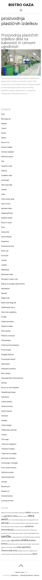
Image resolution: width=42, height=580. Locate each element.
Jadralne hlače (6, 208)
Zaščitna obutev (7, 472)
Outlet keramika (7, 321)
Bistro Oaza (20, 572)
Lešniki (4, 260)
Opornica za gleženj (8, 312)
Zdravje (4, 482)
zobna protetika (5, 554)
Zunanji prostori (7, 500)
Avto (3, 114)
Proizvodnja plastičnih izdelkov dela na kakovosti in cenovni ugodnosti (19, 40)
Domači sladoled (7, 152)
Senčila (4, 383)
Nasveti (4, 293)
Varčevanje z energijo (9, 463)
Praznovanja (6, 350)
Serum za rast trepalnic (10, 387)
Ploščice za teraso (8, 336)
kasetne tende (24, 523)
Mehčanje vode (7, 274)
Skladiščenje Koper (8, 392)
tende (20, 544)
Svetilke (4, 420)
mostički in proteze (19, 526)
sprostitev (15, 540)
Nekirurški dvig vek (8, 303)
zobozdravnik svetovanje (17, 554)
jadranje (5, 523)
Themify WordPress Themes (29, 575)
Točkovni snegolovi (8, 444)
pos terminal (17, 530)
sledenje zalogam (6, 540)
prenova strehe (25, 530)
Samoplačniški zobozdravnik (12, 378)
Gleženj (4, 171)
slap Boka (37, 537)
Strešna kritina (7, 406)
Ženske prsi (5, 486)
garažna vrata (10, 516)
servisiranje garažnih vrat (17, 537)
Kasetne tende (6, 218)
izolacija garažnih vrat (32, 520)
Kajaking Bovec (7, 213)
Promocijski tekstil (8, 359)
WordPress (15, 575)
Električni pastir (7, 156)
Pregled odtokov (7, 354)
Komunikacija (6, 237)
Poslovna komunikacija (10, 345)
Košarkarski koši (7, 246)
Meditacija (5, 270)
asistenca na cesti (5, 512)
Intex (3, 194)
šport (34, 554)
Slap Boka (5, 397)
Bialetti (4, 123)
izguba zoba (23, 520)
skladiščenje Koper (30, 537)
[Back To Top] (21, 565)
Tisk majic (5, 439)
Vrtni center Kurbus (8, 467)
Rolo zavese (5, 373)
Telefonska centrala (9, 430)
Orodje (3, 317)
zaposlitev (26, 547)
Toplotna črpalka (7, 449)
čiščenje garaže (28, 554)
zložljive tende (33, 551)
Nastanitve (5, 288)
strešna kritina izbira (13, 544)
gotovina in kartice (22, 516)
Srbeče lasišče (6, 401)
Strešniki (4, 416)
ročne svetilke (11, 533)
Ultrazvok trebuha (8, 458)
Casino (3, 128)
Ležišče (4, 265)
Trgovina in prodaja (8, 453)
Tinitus (4, 434)
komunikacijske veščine (7, 526)
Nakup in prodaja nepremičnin (13, 284)
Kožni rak (4, 251)
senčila (6, 536)
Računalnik (5, 364)
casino (28, 512)
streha (24, 540)
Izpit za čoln (5, 204)
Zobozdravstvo (7, 496)
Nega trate (5, 298)
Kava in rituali (6, 222)
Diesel (3, 138)
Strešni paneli (6, 411)
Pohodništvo (6, 340)
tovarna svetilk (35, 544)
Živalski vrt (5, 491)
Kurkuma (4, 255)
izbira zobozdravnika (13, 520)
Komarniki (5, 232)
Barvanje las (6, 119)
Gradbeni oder (6, 175)
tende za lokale (27, 544)
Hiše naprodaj (6, 185)
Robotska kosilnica (8, 369)
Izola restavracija (7, 199)
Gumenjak (5, 180)
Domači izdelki (6, 147)
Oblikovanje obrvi (8, 307)
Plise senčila (5, 331)
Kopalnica (5, 241)
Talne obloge (6, 425)
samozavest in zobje (21, 533)
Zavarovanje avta (7, 477)
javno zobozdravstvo (14, 523)
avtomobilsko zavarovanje (18, 512)
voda (18, 547)
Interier (4, 189)
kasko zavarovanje (33, 523)
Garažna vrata (6, 166)
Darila (3, 133)
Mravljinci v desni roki (9, 279)
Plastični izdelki (7, 326)
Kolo (3, 227)
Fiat (2, 161)
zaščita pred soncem (23, 551)
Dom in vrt (5, 142)
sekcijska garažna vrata (33, 533)
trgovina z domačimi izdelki (8, 547)
